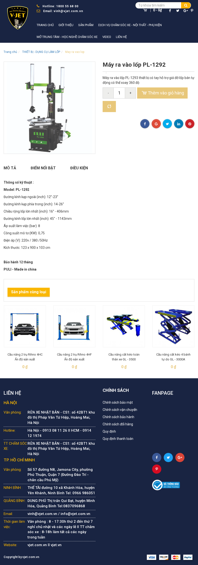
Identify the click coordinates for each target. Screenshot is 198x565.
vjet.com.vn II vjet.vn (45, 545)
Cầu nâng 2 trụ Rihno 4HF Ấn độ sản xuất (74, 357)
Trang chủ (45, 25)
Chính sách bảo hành (118, 417)
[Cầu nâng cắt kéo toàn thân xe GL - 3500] (124, 326)
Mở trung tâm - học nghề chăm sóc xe (67, 37)
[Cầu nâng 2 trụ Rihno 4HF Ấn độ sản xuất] (74, 326)
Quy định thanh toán (118, 439)
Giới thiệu (65, 25)
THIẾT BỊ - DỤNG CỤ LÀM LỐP (41, 52)
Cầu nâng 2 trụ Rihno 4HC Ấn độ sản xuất (24, 357)
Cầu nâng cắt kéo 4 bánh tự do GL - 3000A (173, 357)
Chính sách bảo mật (118, 402)
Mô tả (10, 168)
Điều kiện (79, 168)
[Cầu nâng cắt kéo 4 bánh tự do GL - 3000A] (173, 326)
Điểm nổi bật (43, 168)
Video (106, 37)
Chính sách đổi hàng (118, 424)
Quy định (109, 431)
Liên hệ (121, 37)
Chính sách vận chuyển (120, 410)
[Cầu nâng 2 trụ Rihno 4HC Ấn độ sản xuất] (25, 326)
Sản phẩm (85, 25)
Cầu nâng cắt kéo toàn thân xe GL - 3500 (124, 357)
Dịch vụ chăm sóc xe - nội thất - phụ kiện (130, 25)
